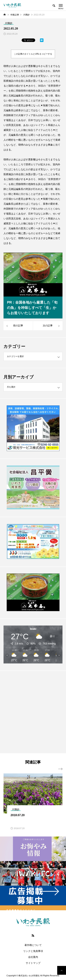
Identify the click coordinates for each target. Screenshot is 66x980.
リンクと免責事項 (33, 951)
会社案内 (33, 957)
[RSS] (33, 935)
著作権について (33, 945)
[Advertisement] (33, 712)
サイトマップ (33, 963)
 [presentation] (60, 769)
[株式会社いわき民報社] (12, 5)
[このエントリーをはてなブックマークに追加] (41, 41)
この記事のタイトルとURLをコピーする (33, 54)
